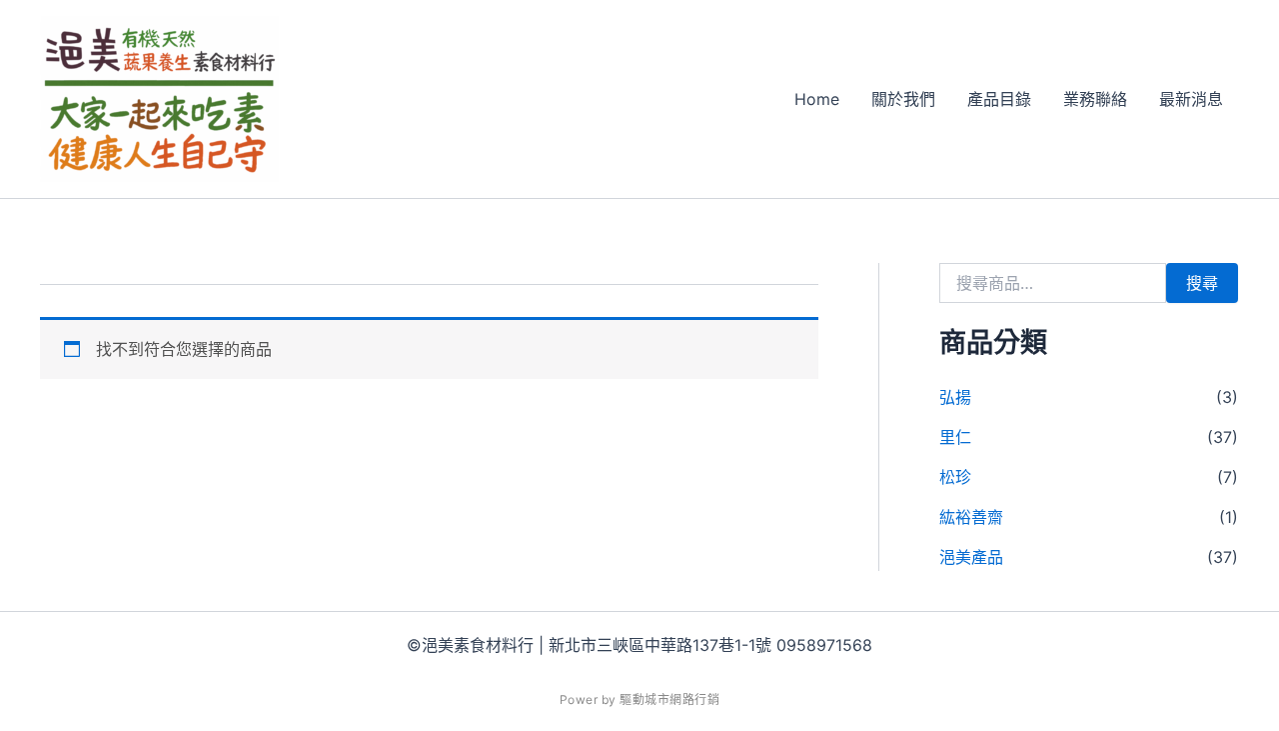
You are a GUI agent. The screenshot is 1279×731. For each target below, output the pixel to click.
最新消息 (1191, 99)
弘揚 (955, 397)
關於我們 (903, 99)
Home (816, 99)
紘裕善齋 (971, 517)
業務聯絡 (1095, 99)
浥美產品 (971, 557)
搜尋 (1202, 283)
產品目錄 (999, 99)
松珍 (955, 477)
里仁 (955, 437)
